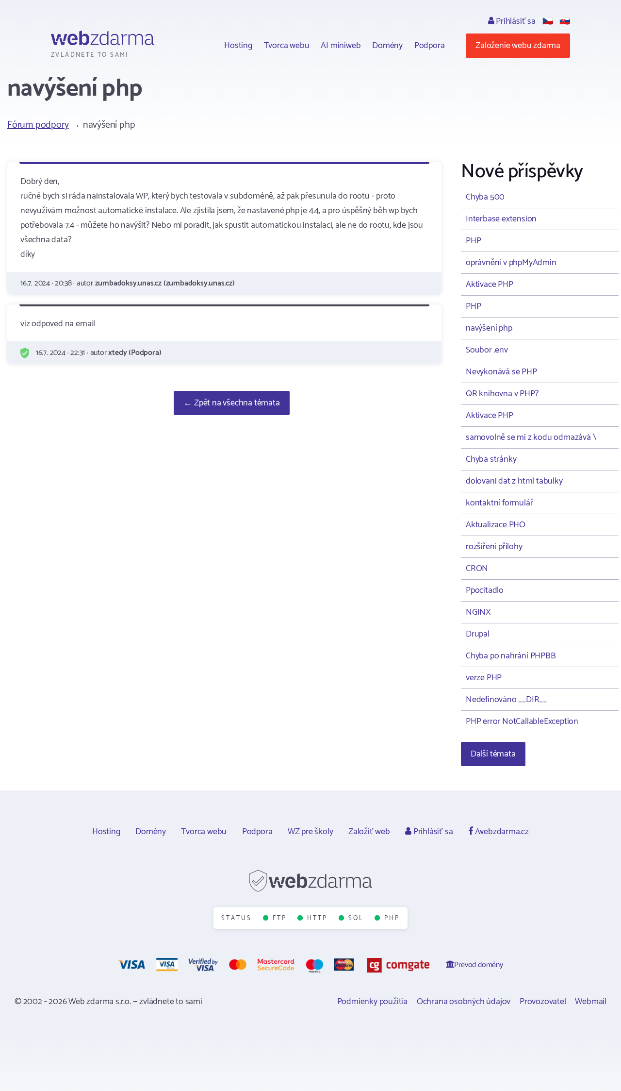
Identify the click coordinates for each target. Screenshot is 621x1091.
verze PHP (484, 678)
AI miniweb (340, 45)
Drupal (478, 634)
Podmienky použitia (372, 1001)
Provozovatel (543, 1001)
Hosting (238, 45)
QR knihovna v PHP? (502, 393)
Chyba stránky (491, 459)
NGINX (478, 612)
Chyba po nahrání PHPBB (511, 656)
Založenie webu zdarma (517, 45)
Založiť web (369, 831)
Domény (387, 45)
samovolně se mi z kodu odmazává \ (531, 437)
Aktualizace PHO (495, 525)
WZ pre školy (310, 831)
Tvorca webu (287, 45)
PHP (473, 241)
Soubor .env (487, 350)
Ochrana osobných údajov (463, 1001)
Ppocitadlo (485, 590)
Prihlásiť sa (514, 21)
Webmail (590, 1001)
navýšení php (489, 328)
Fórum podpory (37, 125)
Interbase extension (501, 219)
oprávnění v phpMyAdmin (511, 262)
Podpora (429, 45)
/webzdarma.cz (501, 831)
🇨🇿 (547, 21)
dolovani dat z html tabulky (514, 481)
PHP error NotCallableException (522, 721)
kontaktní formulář (499, 503)
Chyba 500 (485, 197)
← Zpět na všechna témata (231, 403)
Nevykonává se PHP (501, 372)
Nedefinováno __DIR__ (506, 699)
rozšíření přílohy (494, 546)
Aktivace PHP (489, 284)
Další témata (493, 754)
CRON (477, 568)
